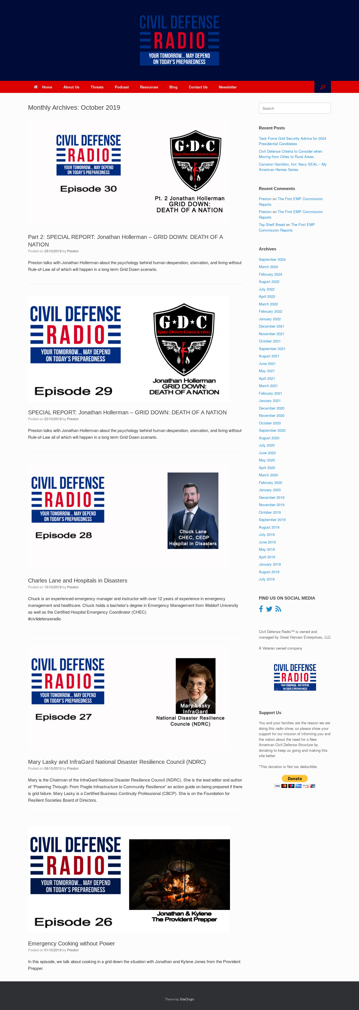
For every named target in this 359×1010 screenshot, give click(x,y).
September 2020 (272, 430)
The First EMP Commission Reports (287, 227)
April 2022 (267, 296)
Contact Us (198, 87)
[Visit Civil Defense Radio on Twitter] (269, 610)
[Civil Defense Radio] (179, 40)
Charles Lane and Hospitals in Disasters (77, 580)
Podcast (122, 87)
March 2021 (268, 385)
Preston (73, 250)
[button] (322, 87)
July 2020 (267, 445)
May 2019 (267, 549)
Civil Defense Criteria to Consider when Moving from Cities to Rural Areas (290, 153)
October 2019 (270, 512)
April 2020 (267, 467)
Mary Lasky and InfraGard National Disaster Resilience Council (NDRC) (117, 762)
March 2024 (268, 266)
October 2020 (270, 423)
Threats (97, 87)
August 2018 (269, 571)
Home (47, 87)
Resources (149, 87)
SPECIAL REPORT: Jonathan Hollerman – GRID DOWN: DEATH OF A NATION (127, 412)
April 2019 (267, 556)
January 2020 (270, 489)
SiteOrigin (187, 999)
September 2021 (272, 348)
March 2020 (268, 474)
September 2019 (272, 519)
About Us (71, 87)
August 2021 (269, 355)
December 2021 (271, 326)
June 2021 (267, 363)
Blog (173, 87)
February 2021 (270, 393)
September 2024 (272, 259)
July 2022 (267, 289)
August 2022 (269, 281)
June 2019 (267, 542)
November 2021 (271, 333)
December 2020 (271, 408)
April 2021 (267, 378)
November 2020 (271, 415)
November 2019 (271, 504)
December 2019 (271, 497)
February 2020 (270, 482)
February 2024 (270, 274)
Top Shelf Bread (272, 224)
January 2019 (270, 564)
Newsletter (228, 87)
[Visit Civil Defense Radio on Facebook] (261, 610)
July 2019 (267, 534)
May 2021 (267, 370)
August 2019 (269, 527)
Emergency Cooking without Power (71, 943)
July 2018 (267, 579)
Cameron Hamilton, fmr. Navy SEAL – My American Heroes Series (293, 166)
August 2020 (269, 437)
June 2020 (267, 452)
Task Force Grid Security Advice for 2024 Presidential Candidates (292, 141)
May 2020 (267, 460)
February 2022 (270, 311)
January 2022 (270, 318)
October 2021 (270, 341)
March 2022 (268, 304)
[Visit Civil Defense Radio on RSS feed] (278, 610)
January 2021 (270, 400)
